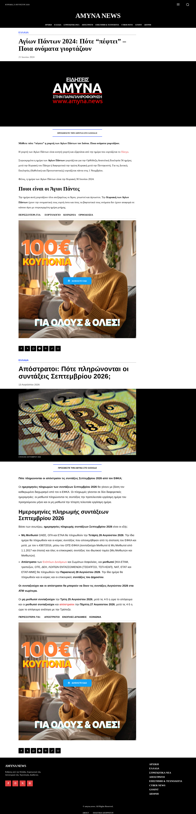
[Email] (58, 348)
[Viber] (45, 348)
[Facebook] (21, 348)
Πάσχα (124, 151)
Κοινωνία (69, 214)
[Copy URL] (52, 348)
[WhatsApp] (33, 348)
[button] (187, 4)
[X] (27, 348)
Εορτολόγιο (53, 214)
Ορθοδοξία (86, 214)
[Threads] (30, 783)
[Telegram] (39, 348)
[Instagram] (15, 783)
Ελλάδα (24, 32)
